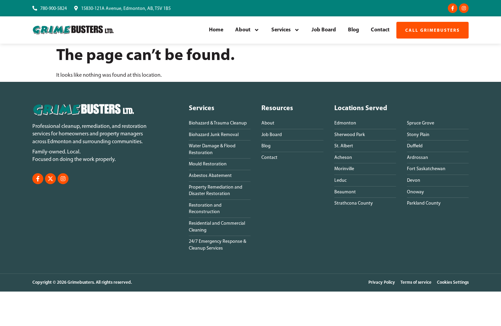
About (242, 30)
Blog (353, 30)
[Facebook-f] (452, 8)
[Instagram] (464, 8)
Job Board (324, 30)
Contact (380, 30)
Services (281, 30)
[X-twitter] (50, 178)
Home (216, 30)
